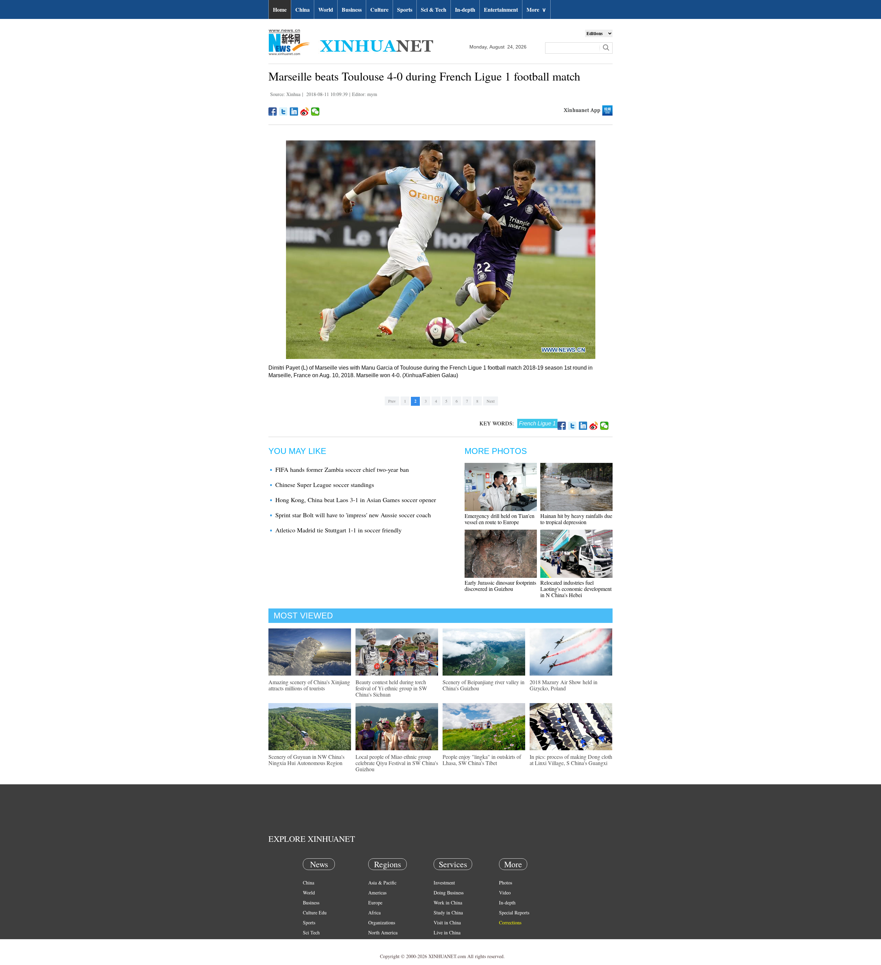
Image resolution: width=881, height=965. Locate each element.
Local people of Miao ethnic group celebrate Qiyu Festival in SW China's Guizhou (396, 763)
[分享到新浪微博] (304, 111)
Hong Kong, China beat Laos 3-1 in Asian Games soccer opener (355, 500)
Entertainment (501, 9)
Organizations (381, 922)
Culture (379, 9)
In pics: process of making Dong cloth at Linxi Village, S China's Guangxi (571, 759)
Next (491, 401)
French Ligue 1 (537, 423)
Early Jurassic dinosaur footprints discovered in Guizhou (500, 585)
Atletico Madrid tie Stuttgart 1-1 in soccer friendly (338, 530)
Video (505, 892)
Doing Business (449, 892)
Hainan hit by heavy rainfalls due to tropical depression (576, 519)
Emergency (445, 942)
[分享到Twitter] (283, 111)
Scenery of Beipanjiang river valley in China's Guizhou (483, 685)
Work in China (448, 902)
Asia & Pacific (382, 882)
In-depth (465, 9)
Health (309, 942)
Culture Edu (315, 912)
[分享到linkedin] (294, 111)
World (325, 9)
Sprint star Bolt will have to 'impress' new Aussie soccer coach (353, 515)
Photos (505, 882)
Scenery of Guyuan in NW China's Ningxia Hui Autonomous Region (306, 759)
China (302, 9)
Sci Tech (311, 932)
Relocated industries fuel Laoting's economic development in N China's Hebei (576, 588)
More (536, 9)
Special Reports (514, 912)
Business (352, 9)
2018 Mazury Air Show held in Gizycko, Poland (563, 685)
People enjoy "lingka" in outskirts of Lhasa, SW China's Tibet (482, 759)
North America (382, 932)
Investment (444, 882)
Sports (404, 9)
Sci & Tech (433, 9)
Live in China (447, 932)
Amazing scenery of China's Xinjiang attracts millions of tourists (309, 685)
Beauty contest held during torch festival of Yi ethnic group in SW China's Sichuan (391, 688)
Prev (392, 401)
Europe (375, 902)
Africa (374, 912)
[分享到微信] (315, 111)
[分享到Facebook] (272, 111)
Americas (377, 892)
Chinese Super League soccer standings (324, 484)
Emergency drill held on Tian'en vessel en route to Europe (499, 519)
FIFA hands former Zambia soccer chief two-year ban (342, 469)
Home (280, 9)
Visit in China (447, 922)
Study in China (448, 912)
